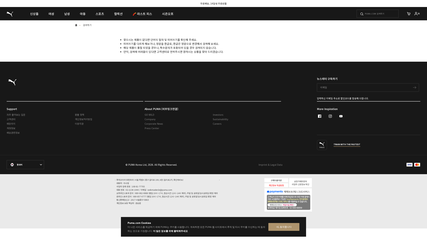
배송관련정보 (13, 132)
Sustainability (220, 119)
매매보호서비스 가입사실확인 (294, 204)
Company (150, 119)
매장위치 (11, 123)
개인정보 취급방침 (276, 185)
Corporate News (154, 123)
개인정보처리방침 (83, 119)
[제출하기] (362, 14)
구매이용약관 (276, 180)
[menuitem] (34, 13)
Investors (218, 114)
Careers (217, 123)
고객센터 (11, 119)
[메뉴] (417, 13)
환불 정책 (79, 114)
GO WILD (149, 114)
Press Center (152, 128)
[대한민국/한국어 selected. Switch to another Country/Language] (25, 164)
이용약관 (79, 123)
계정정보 (11, 128)
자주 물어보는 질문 (16, 114)
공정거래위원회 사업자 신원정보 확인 (300, 183)
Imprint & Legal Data (270, 164)
